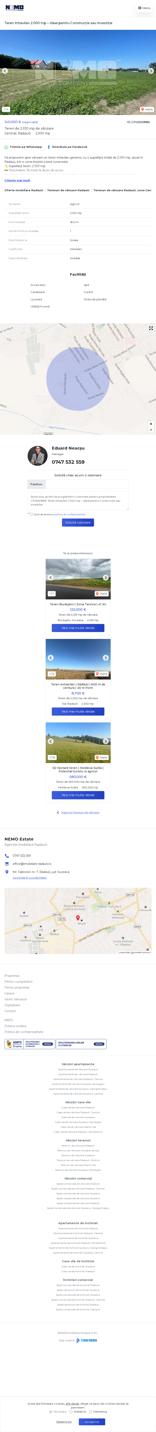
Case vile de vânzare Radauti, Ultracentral (78, 1131)
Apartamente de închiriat (78, 1223)
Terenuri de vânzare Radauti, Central (78, 1160)
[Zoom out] (151, 430)
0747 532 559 (68, 462)
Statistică (80, 1411)
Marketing (100, 1411)
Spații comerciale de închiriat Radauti (78, 1285)
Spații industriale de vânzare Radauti (78, 1203)
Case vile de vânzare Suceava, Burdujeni (78, 1122)
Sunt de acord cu (60, 514)
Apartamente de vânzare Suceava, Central (78, 1093)
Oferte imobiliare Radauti (23, 190)
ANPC (8, 1020)
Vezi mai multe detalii (78, 628)
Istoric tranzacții (15, 999)
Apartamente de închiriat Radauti (78, 1228)
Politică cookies (15, 1026)
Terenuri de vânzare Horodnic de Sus (78, 1150)
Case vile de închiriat (78, 1261)
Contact (10, 1011)
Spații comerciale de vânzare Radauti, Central (78, 1188)
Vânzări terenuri (78, 1140)
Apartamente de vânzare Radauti (78, 1074)
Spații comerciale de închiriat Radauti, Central (78, 1299)
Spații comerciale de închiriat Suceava (78, 1294)
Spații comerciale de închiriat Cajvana (78, 1309)
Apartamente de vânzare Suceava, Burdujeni (78, 1083)
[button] (5, 71)
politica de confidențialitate (70, 514)
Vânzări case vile (78, 1102)
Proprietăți (12, 976)
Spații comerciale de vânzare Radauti (78, 1183)
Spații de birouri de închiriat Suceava (78, 1289)
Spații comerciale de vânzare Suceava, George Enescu (78, 1208)
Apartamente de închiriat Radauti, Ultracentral (78, 1242)
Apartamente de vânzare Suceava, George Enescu (78, 1088)
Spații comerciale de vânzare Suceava (78, 1193)
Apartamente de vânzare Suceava (78, 1069)
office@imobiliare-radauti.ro (32, 864)
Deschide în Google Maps (30, 877)
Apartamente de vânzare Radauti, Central (78, 1079)
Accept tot (92, 1421)
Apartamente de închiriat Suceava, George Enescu (78, 1247)
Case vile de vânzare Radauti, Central (78, 1112)
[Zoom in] (151, 424)
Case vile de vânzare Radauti (78, 1107)
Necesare (59, 1411)
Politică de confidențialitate (23, 1032)
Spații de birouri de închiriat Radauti (78, 1304)
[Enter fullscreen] (151, 328)
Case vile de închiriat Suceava (78, 1266)
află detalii (72, 1403)
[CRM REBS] (86, 1340)
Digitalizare (12, 1005)
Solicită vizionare (78, 522)
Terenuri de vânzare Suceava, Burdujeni (78, 1169)
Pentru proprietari (17, 987)
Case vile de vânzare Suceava (78, 1117)
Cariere (9, 993)
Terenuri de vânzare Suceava (78, 1155)
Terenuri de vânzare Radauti (68, 190)
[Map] (78, 379)
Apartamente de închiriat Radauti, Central (78, 1233)
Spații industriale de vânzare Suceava (78, 1198)
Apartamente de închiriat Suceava (78, 1238)
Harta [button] (149, 109)
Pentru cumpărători (18, 981)
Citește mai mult (17, 180)
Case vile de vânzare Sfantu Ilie (78, 1126)
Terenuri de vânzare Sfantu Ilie (78, 1165)
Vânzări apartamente (78, 1064)
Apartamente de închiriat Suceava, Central (78, 1252)
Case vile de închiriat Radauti (78, 1271)
